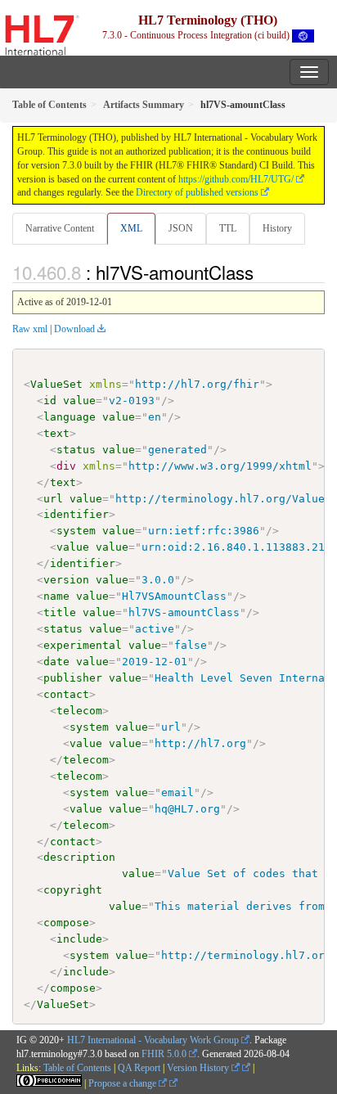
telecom (79, 711)
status (76, 449)
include (79, 939)
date (56, 661)
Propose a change (123, 1083)
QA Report (139, 1068)
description (79, 857)
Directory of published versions (197, 192)
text (56, 433)
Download (74, 329)
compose (66, 922)
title (59, 612)
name (56, 596)
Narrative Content (59, 228)
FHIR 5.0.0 (164, 1054)
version (66, 580)
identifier (76, 514)
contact (66, 694)
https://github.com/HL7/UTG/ (236, 179)
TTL (227, 228)
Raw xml (29, 329)
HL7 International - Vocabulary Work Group (153, 1040)
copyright (72, 890)
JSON (180, 228)
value (79, 400)
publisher (72, 678)
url (53, 499)
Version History (199, 1068)
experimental (82, 645)
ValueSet (56, 384)
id (49, 400)
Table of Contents (77, 1068)
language (69, 417)
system (76, 530)
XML (131, 228)
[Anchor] (263, 272)
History (277, 228)
